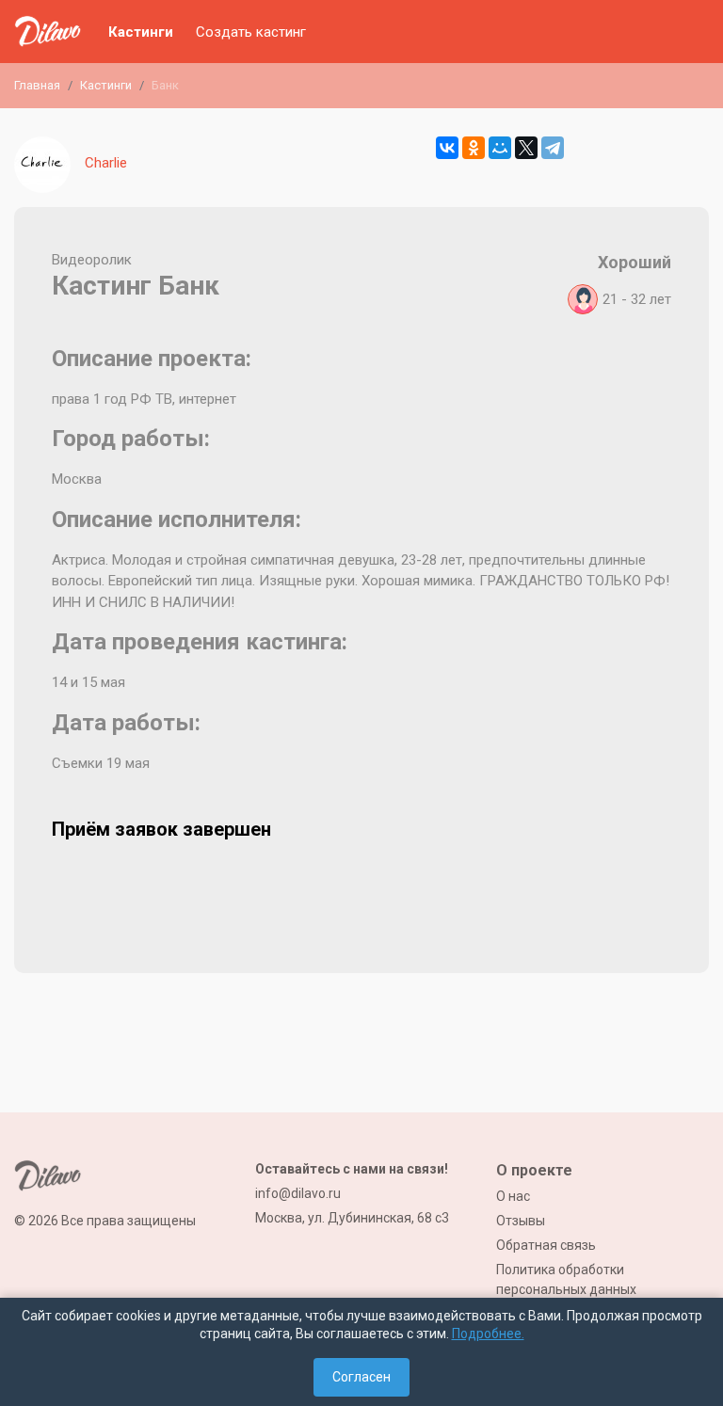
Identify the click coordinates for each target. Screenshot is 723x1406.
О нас (513, 1196)
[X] (526, 147)
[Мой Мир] (500, 147)
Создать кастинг (251, 32)
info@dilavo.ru (298, 1193)
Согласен (361, 1376)
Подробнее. (488, 1333)
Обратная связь (546, 1245)
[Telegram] (552, 147)
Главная (37, 85)
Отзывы (520, 1220)
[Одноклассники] (473, 147)
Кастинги (140, 32)
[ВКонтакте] (447, 147)
